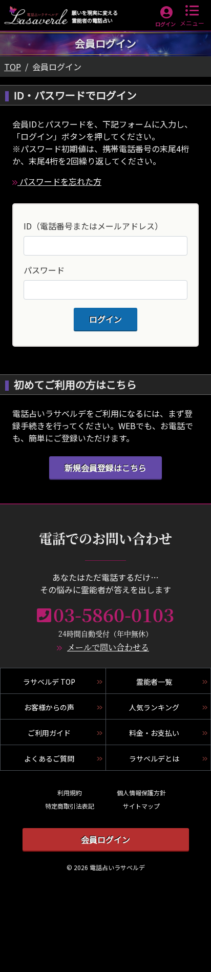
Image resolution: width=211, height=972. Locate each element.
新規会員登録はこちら (105, 467)
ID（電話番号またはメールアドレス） (93, 226)
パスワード (44, 270)
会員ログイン (105, 839)
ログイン (165, 24)
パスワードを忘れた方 (59, 181)
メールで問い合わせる (108, 647)
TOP (12, 66)
